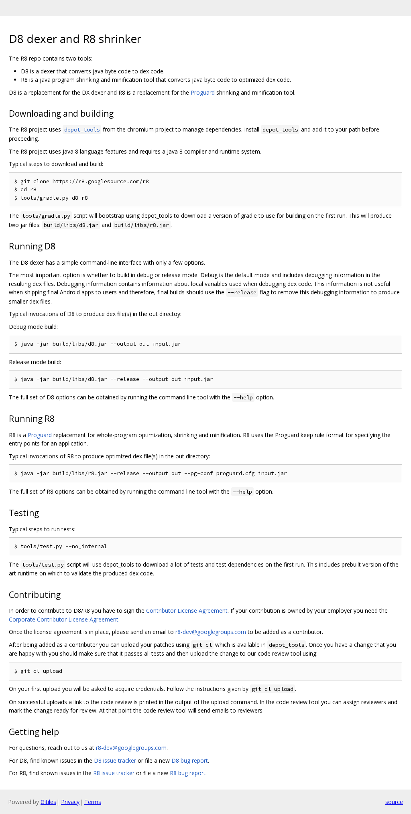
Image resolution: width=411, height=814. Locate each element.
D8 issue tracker (115, 760)
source (394, 802)
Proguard (203, 92)
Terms (92, 802)
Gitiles (48, 802)
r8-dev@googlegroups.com (210, 632)
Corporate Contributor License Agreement (63, 619)
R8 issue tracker (113, 773)
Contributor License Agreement (187, 610)
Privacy (70, 802)
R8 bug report (188, 773)
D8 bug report (189, 760)
